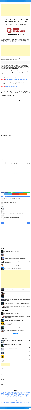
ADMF (3, 392)
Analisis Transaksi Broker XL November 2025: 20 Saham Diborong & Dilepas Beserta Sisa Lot (17, 297)
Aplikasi (2, 371)
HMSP (4, 397)
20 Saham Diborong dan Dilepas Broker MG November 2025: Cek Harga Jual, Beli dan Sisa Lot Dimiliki (17, 300)
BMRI (1, 394)
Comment (24, 24)
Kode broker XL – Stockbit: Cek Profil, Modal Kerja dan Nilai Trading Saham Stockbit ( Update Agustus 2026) (17, 262)
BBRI (8, 393)
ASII (23, 392)
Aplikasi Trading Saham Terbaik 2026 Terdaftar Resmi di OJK (13, 293)
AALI (1, 392)
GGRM (21, 396)
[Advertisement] (15, 10)
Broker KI (27, 394)
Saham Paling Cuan (23, 401)
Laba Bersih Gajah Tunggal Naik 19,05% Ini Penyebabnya (11, 217)
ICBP (6, 397)
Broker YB (20, 395)
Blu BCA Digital (27, 393)
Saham (21, 24)
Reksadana (16, 401)
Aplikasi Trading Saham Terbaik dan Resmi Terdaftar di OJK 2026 (14, 330)
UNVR (28, 402)
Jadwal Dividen (2, 379)
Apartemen (18, 392)
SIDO (4, 402)
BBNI (6, 393)
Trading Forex (2, 384)
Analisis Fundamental (13, 392)
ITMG (19, 397)
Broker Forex (24, 394)
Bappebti (2, 393)
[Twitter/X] (19, 192)
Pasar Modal (26, 400)
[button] (23, 194)
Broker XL (16, 395)
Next (28, 222)
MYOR (7, 400)
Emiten (17, 24)
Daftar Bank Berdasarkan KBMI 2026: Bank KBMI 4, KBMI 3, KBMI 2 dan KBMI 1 (13, 340)
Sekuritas (2, 402)
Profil (18, 24)
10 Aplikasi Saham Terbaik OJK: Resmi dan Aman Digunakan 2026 (14, 289)
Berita (22, 393)
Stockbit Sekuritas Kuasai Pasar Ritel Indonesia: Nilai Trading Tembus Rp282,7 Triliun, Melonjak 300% (17, 307)
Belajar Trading (18, 393)
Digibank (11, 396)
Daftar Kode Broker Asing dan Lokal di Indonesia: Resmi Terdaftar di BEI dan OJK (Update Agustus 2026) (16, 324)
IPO (1, 377)
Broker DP (20, 394)
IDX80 (10, 397)
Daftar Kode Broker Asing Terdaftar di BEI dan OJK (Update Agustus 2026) (15, 258)
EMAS (16, 396)
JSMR (27, 397)
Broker (1, 374)
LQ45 (5, 400)
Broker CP (17, 394)
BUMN (26, 395)
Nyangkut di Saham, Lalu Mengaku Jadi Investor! (11, 251)
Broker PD (13, 395)
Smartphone (7, 402)
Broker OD (10, 395)
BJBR (24, 393)
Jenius (25, 397)
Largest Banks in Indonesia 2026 (9, 254)
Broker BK (14, 394)
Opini (22, 400)
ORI (23, 400)
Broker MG (6, 395)
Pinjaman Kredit (3, 401)
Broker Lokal (3, 395)
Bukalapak (23, 395)
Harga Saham (24, 396)
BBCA (4, 393)
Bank (24, 392)
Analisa (9, 392)
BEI (10, 393)
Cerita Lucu (5, 396)
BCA (9, 393)
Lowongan (2, 400)
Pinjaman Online (8, 401)
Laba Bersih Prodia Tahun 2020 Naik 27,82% (10, 202)
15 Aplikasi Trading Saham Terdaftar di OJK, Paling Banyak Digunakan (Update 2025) (17, 303)
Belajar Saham (2, 372)
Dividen (2, 376)
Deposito (8, 396)
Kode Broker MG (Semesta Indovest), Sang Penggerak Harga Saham (14, 265)
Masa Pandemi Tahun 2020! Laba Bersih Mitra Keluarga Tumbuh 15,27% (13, 213)
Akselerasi (5, 392)
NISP (17, 400)
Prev (2, 222)
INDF (11, 397)
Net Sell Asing (14, 400)
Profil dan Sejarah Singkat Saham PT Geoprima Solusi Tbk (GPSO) (16, 79)
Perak (29, 400)
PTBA (13, 401)
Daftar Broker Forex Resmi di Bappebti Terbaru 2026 (10, 348)
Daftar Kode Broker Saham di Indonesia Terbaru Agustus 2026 (13, 268)
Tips (10, 402)
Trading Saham (22, 402)
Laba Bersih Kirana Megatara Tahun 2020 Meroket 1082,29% (12, 198)
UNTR (26, 402)
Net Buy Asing (10, 400)
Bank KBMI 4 (28, 392)
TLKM (12, 402)
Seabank (27, 401)
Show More (15, 333)
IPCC (16, 397)
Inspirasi (13, 397)
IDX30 (8, 397)
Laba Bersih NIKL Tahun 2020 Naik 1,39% (9, 206)
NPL (19, 400)
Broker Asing (10, 394)
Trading (2, 382)
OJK (20, 400)
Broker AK (6, 394)
